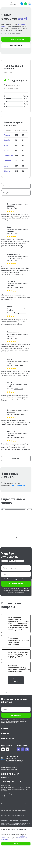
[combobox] (16, 186)
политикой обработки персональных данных (14, 590)
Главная (3, 692)
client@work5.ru (5, 795)
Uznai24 (7, 166)
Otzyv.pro (8, 161)
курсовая (10, 206)
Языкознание (19, 414)
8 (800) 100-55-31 (10, 774)
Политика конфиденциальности (9, 767)
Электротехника (20, 313)
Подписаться (16, 715)
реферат (10, 363)
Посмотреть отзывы (16, 39)
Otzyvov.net (8, 156)
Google (7, 140)
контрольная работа (14, 258)
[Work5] (12, 3)
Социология (18, 389)
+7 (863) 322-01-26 (11, 781)
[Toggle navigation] (3, 4)
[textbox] (15, 186)
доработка (11, 412)
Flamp (6, 150)
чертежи (10, 311)
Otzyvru (7, 171)
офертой (23, 719)
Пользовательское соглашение (9, 769)
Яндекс (7, 135)
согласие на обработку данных (9, 722)
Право (16, 208)
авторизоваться (18, 485)
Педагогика (18, 287)
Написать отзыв (16, 46)
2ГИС (6, 145)
